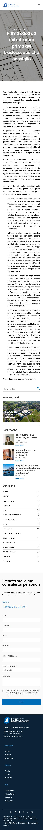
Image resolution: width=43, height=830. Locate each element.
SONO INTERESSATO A (10, 656)
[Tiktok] (19, 812)
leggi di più (19, 445)
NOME (5, 616)
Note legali (8, 797)
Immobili (8, 755)
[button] (39, 4)
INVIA (21, 702)
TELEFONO (6, 646)
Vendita (7, 771)
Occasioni (8, 778)
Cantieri (7, 774)
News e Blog (9, 758)
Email (5, 636)
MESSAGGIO (6, 676)
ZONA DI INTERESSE (9, 666)
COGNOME (6, 626)
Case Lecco (9, 801)
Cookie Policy (9, 790)
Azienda (7, 751)
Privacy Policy (9, 794)
